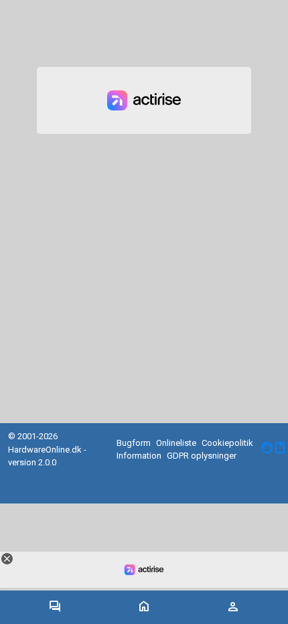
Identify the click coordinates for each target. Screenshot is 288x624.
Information (139, 456)
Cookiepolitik (227, 443)
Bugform (134, 443)
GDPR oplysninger (201, 456)
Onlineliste (176, 443)
